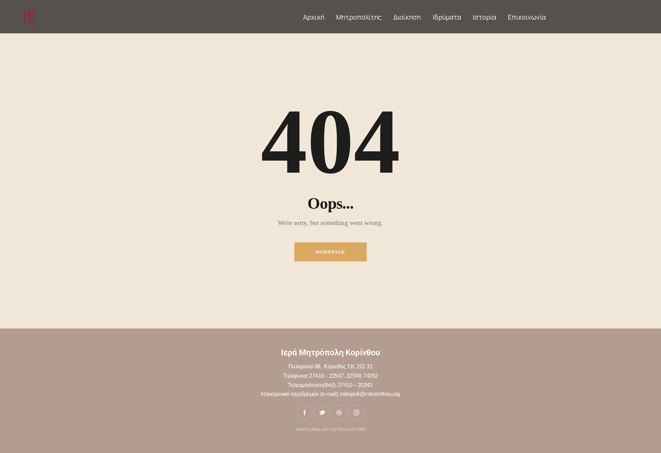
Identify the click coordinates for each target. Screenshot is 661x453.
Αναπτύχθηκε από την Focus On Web (330, 429)
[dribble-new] (339, 412)
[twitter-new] (322, 412)
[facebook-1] (305, 412)
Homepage (330, 252)
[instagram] (356, 412)
